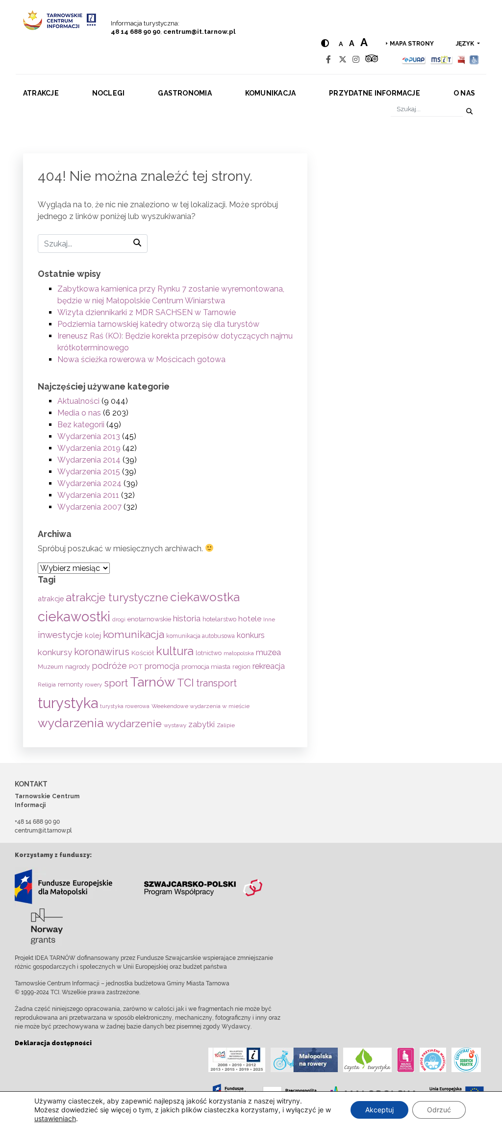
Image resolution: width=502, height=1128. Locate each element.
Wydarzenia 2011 (88, 495)
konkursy (55, 652)
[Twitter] (343, 59)
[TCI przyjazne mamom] (405, 1060)
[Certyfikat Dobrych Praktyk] (466, 1060)
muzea (268, 652)
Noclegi (108, 93)
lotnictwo (209, 653)
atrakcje (51, 598)
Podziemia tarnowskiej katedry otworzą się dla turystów (158, 324)
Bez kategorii (80, 424)
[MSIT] (441, 59)
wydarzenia (71, 722)
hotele (249, 618)
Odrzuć (439, 1109)
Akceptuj (379, 1109)
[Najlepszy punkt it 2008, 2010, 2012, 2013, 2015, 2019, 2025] (236, 1060)
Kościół (142, 653)
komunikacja (133, 634)
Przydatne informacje (374, 93)
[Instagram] (355, 59)
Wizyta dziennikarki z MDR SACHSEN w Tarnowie (146, 312)
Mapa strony (412, 43)
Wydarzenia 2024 (89, 483)
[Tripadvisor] (371, 59)
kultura (175, 651)
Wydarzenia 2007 (89, 507)
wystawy (175, 725)
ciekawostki (74, 616)
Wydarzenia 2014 (89, 460)
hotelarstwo (219, 619)
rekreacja (268, 666)
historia (187, 618)
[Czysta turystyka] (367, 1060)
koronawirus (101, 652)
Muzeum (50, 666)
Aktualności (78, 401)
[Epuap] (414, 59)
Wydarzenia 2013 (88, 436)
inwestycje (60, 635)
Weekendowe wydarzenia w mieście (200, 706)
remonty (70, 684)
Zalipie (226, 725)
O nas (464, 93)
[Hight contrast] (325, 43)
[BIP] (461, 59)
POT (136, 666)
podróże (109, 666)
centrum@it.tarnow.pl (199, 31)
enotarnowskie (149, 619)
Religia (47, 684)
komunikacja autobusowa (200, 636)
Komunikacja (270, 93)
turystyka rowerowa (125, 706)
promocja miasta (205, 666)
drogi (119, 619)
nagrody (77, 666)
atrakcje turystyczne (117, 597)
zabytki (201, 724)
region (241, 666)
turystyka (68, 702)
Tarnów (152, 681)
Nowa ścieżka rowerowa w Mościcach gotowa (141, 359)
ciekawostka (205, 597)
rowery (93, 684)
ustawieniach (55, 1118)
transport (216, 683)
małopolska (239, 653)
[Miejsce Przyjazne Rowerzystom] (304, 1060)
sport (116, 683)
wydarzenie (134, 724)
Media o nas (79, 412)
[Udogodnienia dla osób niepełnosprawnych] (474, 59)
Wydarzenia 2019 (89, 448)
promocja (162, 666)
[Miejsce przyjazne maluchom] (433, 1060)
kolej (93, 635)
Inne (269, 619)
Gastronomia (185, 93)
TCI (185, 682)
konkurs (251, 635)
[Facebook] (328, 59)
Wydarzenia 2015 (88, 471)
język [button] (466, 43)
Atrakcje (41, 93)
